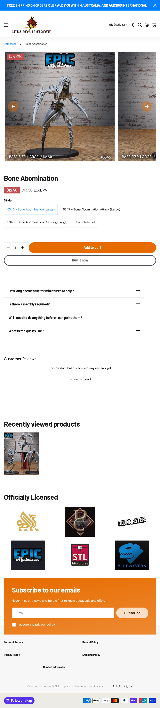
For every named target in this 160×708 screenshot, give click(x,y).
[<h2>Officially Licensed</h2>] (28, 522)
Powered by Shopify (89, 686)
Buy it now (80, 260)
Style (8, 200)
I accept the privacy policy (36, 624)
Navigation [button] (6, 25)
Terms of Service (13, 642)
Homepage (10, 43)
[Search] (140, 25)
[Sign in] (147, 25)
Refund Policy (90, 642)
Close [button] (154, 5)
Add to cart (92, 247)
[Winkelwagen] (154, 25)
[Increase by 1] (22, 247)
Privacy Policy (12, 654)
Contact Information (54, 667)
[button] (13, 106)
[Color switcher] (133, 25)
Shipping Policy (91, 654)
